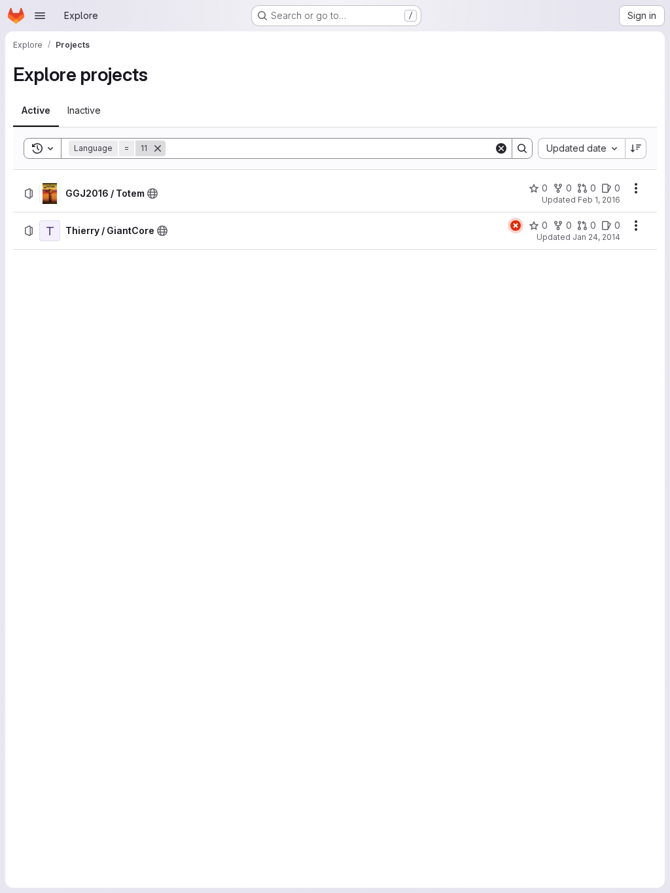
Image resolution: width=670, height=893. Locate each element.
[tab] (36, 110)
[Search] (522, 148)
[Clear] (501, 148)
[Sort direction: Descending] (636, 148)
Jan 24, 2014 (596, 237)
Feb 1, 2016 (599, 200)
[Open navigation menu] (39, 15)
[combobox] (581, 148)
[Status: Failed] (515, 225)
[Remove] (158, 148)
